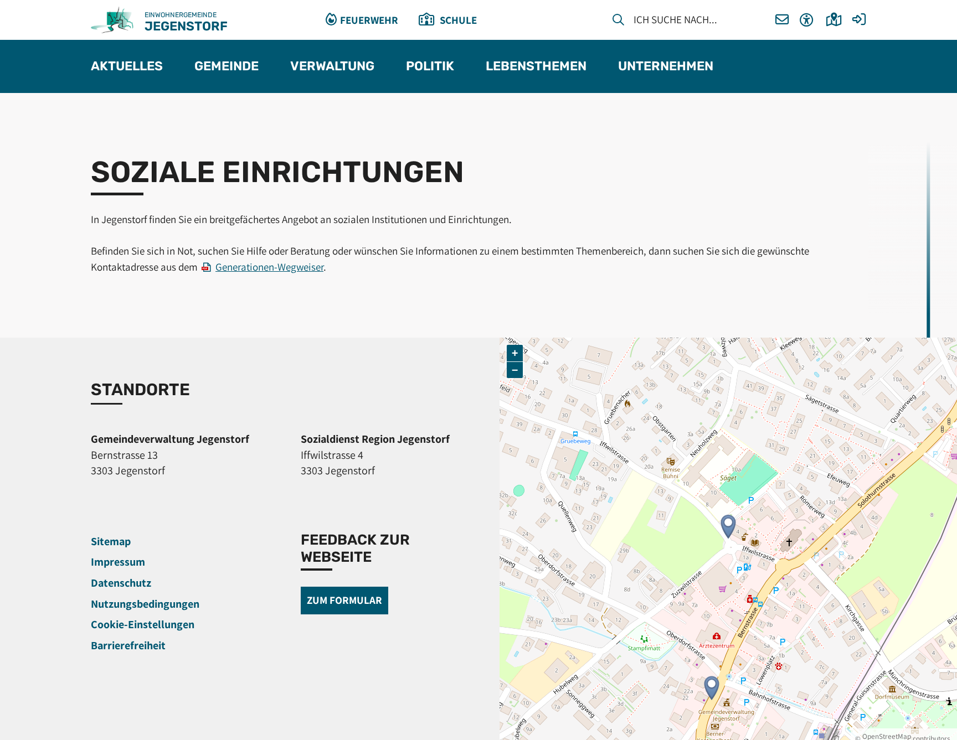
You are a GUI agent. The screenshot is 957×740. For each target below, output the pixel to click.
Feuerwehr (369, 20)
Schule (458, 20)
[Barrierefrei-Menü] (807, 20)
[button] (782, 20)
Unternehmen (665, 67)
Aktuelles (127, 67)
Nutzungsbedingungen (145, 604)
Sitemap (111, 541)
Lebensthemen (536, 67)
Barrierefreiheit (128, 645)
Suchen (618, 21)
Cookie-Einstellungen (142, 624)
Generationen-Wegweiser (269, 266)
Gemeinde (226, 67)
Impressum (118, 562)
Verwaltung (332, 67)
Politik (430, 67)
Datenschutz (121, 583)
